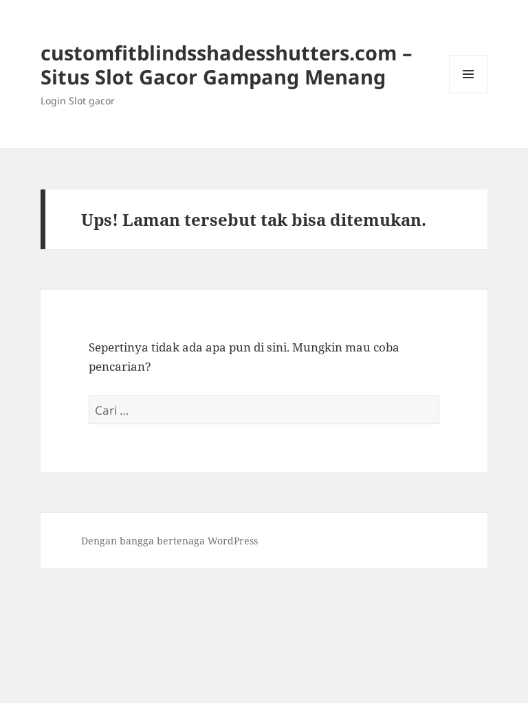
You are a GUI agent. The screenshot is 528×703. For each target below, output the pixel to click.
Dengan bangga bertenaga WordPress (169, 540)
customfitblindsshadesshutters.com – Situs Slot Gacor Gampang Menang (226, 64)
